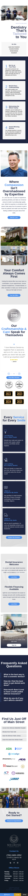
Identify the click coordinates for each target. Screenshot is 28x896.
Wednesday (8, 876)
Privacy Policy (16, 888)
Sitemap (10, 888)
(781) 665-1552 (14, 855)
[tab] (11, 373)
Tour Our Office (14, 295)
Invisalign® (14, 52)
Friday (6, 880)
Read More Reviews (14, 377)
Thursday (7, 878)
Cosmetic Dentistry (14, 48)
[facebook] (14, 862)
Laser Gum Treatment (14, 46)
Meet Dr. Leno (14, 217)
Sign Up (14, 645)
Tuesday (7, 874)
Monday (6, 871)
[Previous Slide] (9, 374)
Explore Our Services (14, 537)
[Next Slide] (19, 374)
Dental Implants (14, 50)
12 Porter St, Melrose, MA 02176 (14, 858)
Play (24, 18)
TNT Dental (20, 889)
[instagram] (17, 862)
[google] (10, 862)
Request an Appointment (14, 820)
